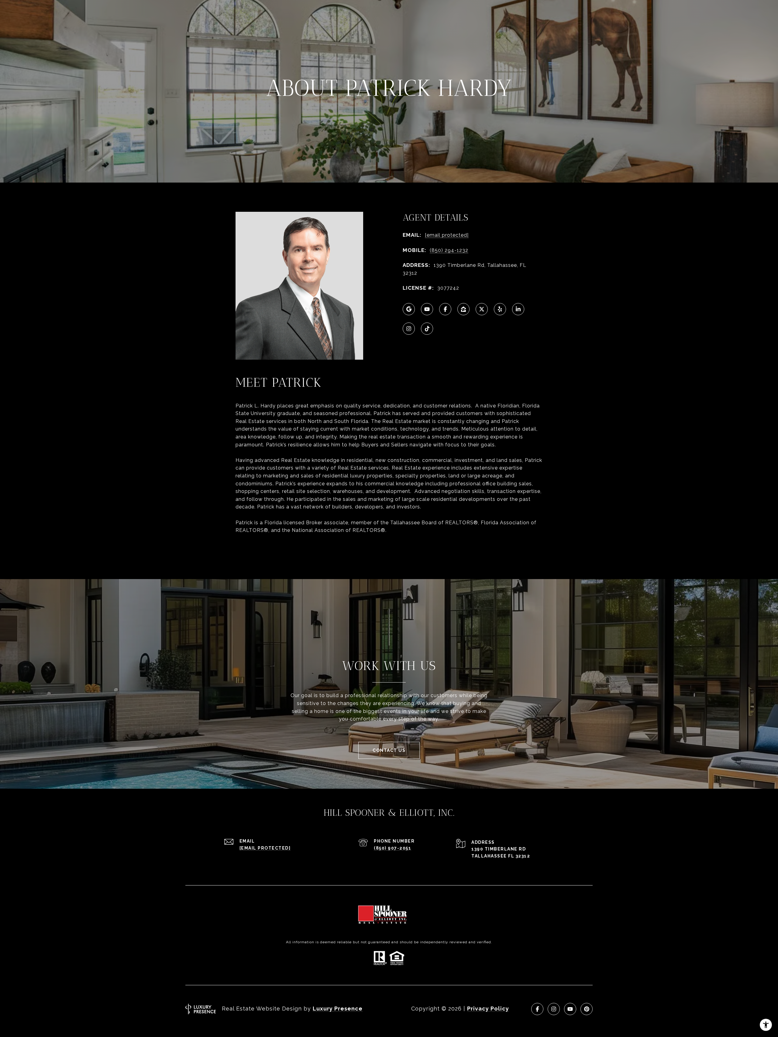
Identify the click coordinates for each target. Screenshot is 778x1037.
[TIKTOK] (427, 329)
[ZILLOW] (463, 309)
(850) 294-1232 (449, 250)
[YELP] (500, 309)
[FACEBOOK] (445, 309)
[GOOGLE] (409, 309)
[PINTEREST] (586, 1009)
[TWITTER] (482, 309)
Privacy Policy (488, 1008)
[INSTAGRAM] (409, 329)
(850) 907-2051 (392, 848)
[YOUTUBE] (427, 309)
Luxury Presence (338, 1008)
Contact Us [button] (389, 750)
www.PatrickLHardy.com (266, 546)
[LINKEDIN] (518, 309)
